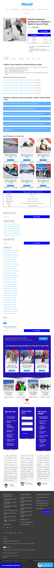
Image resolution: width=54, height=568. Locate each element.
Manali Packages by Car (42, 500)
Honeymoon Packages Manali (26, 522)
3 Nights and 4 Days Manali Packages (12, 226)
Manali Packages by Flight (42, 503)
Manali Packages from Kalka (10, 284)
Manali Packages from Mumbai (10, 295)
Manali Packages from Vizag (10, 313)
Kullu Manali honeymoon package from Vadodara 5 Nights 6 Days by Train (18, 85)
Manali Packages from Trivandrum (11, 308)
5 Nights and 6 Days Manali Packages (12, 230)
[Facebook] (4, 528)
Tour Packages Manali (25, 524)
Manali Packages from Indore (10, 277)
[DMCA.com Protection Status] (7, 547)
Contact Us (27, 13)
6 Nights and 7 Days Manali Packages (12, 233)
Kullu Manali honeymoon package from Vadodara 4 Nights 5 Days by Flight (18, 87)
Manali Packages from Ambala (10, 252)
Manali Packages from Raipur (10, 302)
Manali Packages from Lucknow (10, 290)
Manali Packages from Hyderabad (11, 275)
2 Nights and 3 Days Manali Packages (12, 224)
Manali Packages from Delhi (10, 272)
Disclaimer (5, 556)
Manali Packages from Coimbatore (11, 270)
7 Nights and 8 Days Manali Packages (12, 235)
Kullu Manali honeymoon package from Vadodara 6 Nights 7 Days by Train (18, 82)
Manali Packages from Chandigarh (11, 264)
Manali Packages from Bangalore (11, 257)
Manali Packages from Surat (10, 306)
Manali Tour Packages (42, 9)
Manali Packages (15, 9)
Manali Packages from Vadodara (11, 311)
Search (5, 323)
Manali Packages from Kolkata (10, 288)
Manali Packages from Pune (10, 299)
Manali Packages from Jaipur (10, 279)
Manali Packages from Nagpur (10, 297)
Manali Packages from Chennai (10, 266)
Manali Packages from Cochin (10, 268)
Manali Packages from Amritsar (10, 255)
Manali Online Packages (7, 560)
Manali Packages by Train (42, 505)
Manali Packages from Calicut (10, 261)
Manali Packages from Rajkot (10, 304)
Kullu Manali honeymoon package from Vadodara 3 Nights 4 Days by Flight (18, 90)
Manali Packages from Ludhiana (11, 293)
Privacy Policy (23, 560)
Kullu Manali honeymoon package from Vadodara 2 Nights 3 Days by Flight (18, 93)
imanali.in (5, 538)
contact (35, 46)
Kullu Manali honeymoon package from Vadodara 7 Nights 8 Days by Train (18, 80)
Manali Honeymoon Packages (28, 9)
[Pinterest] (11, 528)
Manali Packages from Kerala (10, 286)
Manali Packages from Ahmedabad (11, 250)
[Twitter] (8, 528)
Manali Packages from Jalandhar (11, 281)
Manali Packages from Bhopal (10, 259)
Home (8, 9)
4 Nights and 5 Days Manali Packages (12, 228)
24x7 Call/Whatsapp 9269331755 (11, 565)
